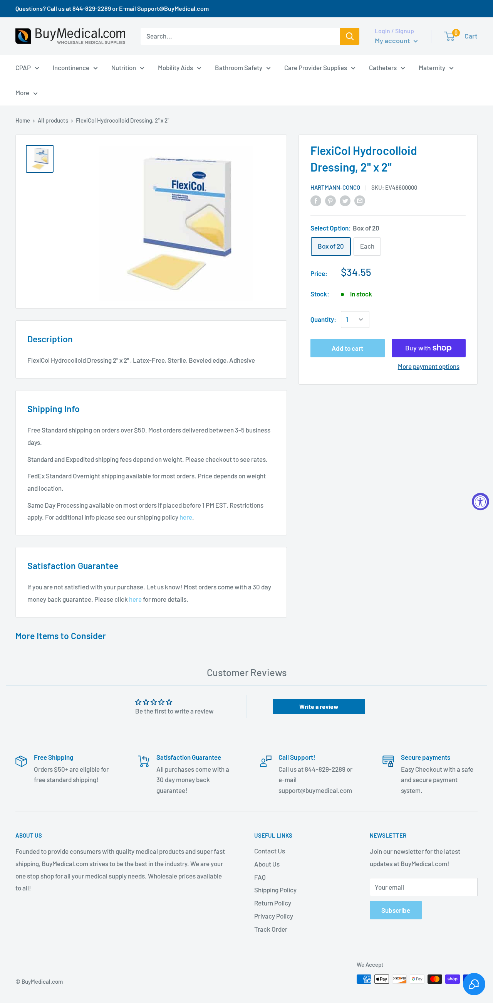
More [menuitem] (22, 92)
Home (22, 120)
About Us (267, 864)
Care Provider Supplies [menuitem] (315, 67)
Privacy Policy (273, 916)
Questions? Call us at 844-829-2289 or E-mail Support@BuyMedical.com (112, 8)
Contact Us (269, 851)
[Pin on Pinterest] (330, 200)
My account (393, 40)
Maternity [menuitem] (432, 67)
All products (53, 120)
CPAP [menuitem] (23, 67)
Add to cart (347, 348)
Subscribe (395, 910)
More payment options (428, 366)
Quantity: (323, 319)
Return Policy (272, 903)
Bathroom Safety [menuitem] (238, 67)
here (185, 517)
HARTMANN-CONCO (335, 187)
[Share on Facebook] (315, 200)
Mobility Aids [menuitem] (175, 67)
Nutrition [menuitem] (123, 67)
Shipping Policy (275, 890)
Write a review (319, 706)
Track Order (270, 929)
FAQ (260, 877)
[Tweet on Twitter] (345, 200)
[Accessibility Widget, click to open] (480, 501)
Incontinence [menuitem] (71, 67)
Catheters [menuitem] (383, 67)
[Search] (349, 36)
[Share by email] (359, 200)
